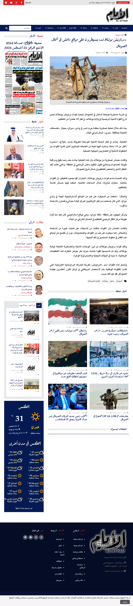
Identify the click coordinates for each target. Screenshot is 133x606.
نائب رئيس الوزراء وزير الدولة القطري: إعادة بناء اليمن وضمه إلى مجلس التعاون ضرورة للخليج (34, 130)
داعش (112, 281)
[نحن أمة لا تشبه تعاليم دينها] (31, 332)
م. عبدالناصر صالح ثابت (23, 247)
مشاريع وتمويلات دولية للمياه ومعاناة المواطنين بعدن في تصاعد (35, 202)
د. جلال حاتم (27, 263)
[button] (124, 28)
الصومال (119, 281)
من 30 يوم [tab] (23, 305)
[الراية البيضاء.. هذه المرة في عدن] (31, 368)
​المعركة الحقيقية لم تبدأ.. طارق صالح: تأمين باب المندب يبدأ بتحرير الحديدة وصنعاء (35, 185)
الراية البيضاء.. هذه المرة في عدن (17, 365)
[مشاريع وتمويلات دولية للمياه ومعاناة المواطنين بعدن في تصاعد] (14, 207)
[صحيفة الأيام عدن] (117, 15)
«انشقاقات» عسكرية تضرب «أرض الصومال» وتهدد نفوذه (111, 332)
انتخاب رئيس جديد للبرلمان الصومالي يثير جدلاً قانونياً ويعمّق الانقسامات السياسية (68, 417)
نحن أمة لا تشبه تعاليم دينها (16, 330)
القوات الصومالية (94, 281)
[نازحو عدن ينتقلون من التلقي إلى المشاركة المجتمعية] (31, 316)
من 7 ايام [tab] (32, 305)
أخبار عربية (120, 34)
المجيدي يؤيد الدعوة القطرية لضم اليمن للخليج (36, 146)
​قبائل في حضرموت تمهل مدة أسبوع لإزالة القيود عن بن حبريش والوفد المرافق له (36, 166)
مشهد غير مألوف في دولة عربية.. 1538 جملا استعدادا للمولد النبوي (109, 375)
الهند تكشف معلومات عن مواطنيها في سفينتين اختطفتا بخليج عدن (70, 375)
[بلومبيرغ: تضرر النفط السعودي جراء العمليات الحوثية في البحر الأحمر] (31, 384)
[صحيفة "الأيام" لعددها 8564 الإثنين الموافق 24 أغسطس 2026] (24, 82)
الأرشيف (28, 3)
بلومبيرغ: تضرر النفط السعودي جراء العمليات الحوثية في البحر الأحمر (16, 383)
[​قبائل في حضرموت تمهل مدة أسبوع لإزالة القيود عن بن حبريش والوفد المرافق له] (14, 170)
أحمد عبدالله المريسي (25, 235)
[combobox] (20, 28)
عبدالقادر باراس (26, 293)
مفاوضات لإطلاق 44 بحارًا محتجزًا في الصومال (111, 417)
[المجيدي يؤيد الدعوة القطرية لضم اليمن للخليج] (14, 152)
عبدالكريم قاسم (26, 278)
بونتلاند (105, 281)
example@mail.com (116, 571)
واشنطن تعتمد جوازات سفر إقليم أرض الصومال (68, 332)
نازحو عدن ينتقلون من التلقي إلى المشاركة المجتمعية (16, 315)
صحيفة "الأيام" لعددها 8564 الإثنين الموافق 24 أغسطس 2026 (24, 45)
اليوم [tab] (39, 305)
